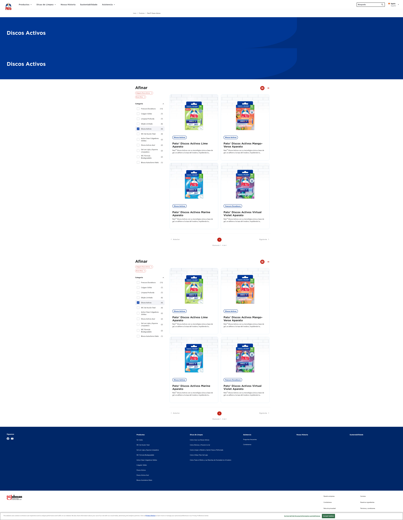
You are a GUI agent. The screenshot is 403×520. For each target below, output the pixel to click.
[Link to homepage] (9, 6)
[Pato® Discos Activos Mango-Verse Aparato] (245, 114)
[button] (394, 4)
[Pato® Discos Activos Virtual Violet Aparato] (245, 182)
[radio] (262, 88)
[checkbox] (138, 108)
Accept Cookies (328, 516)
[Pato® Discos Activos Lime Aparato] (194, 114)
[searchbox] (369, 4)
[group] (265, 88)
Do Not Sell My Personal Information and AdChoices (302, 516)
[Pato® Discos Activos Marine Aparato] (194, 182)
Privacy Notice (150, 516)
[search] (382, 4)
